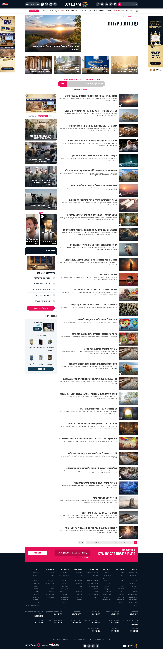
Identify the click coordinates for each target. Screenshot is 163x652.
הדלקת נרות (51, 581)
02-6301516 (134, 624)
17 (90, 542)
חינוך (81, 589)
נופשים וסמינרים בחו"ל (94, 628)
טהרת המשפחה (50, 578)
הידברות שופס (133, 597)
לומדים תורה (79, 572)
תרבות (122, 591)
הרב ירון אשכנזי (65, 589)
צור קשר (57, 11)
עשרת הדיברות (78, 581)
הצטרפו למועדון (33, 11)
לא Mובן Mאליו (107, 575)
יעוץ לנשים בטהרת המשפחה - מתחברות (130, 621)
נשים (122, 581)
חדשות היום (121, 578)
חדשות (122, 11)
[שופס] (51, 4)
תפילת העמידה (35, 581)
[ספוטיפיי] (42, 4)
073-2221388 (96, 614)
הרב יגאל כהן (65, 583)
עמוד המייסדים (133, 600)
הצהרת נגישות (133, 602)
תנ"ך (81, 575)
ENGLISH (51, 11)
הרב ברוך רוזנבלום (64, 591)
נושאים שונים (78, 569)
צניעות (52, 586)
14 (99, 542)
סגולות (80, 586)
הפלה (52, 589)
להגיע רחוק (108, 591)
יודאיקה (80, 602)
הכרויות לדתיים (78, 597)
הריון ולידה (51, 591)
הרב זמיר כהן (109, 11)
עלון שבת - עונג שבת (94, 612)
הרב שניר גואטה (65, 586)
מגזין (127, 11)
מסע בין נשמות (107, 589)
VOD (131, 11)
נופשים (135, 591)
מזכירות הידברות (134, 612)
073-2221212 (115, 614)
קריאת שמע (36, 589)
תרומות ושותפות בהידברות (112, 612)
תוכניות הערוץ (107, 569)
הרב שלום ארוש (65, 597)
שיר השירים (36, 597)
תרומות (62, 11)
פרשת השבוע (120, 597)
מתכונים (52, 575)
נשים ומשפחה (50, 569)
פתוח (110, 583)
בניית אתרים (45, 646)
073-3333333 (134, 631)
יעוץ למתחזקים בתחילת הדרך (54, 612)
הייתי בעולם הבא (106, 600)
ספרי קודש (79, 600)
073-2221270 (39, 622)
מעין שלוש (36, 586)
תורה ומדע (121, 589)
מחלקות (67, 11)
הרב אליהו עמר (65, 602)
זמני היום (81, 11)
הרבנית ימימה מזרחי (49, 583)
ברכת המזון (36, 583)
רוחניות (122, 583)
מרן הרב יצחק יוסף (64, 578)
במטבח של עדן (107, 578)
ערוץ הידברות (133, 575)
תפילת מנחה (36, 575)
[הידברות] (76, 4)
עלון (76, 11)
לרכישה (37, 329)
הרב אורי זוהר (65, 594)
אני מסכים (80, 90)
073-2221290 (58, 622)
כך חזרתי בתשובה (106, 594)
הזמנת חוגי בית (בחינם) (55, 620)
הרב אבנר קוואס (65, 600)
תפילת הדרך (36, 594)
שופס (72, 11)
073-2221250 (115, 631)
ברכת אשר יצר (35, 602)
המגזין (122, 575)
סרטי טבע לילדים (93, 594)
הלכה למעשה (107, 581)
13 (101, 542)
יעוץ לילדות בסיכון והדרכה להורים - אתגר (34, 612)
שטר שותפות (116, 11)
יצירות (96, 597)
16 (93, 542)
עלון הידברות (133, 578)
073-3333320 (38, 616)
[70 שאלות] (46, 4)
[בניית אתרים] (54, 646)
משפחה (122, 586)
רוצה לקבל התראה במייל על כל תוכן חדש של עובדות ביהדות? (81, 79)
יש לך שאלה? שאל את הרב (40, 308)
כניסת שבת (134, 589)
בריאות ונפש (79, 591)
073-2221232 (58, 614)
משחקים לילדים (93, 586)
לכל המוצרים (41, 369)
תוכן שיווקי (121, 602)
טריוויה (96, 591)
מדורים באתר (120, 569)
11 (107, 542)
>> (80, 542)
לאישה (52, 572)
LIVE (44, 11)
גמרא (81, 578)
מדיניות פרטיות (133, 572)
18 (87, 542)
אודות (135, 605)
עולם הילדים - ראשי (92, 572)
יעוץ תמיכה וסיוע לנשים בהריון (92, 620)
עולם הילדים (101, 11)
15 (96, 542)
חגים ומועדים (120, 600)
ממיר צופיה (135, 628)
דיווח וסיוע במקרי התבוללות (74, 620)
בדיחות (96, 578)
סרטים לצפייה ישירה (92, 581)
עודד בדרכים (108, 572)
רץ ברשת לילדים (93, 575)
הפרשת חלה (50, 597)
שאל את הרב (88, 11)
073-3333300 (115, 622)
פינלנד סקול (79, 583)
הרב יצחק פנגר (65, 581)
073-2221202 (96, 631)
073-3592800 (76, 614)
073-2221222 (134, 614)
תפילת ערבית (35, 578)
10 (110, 542)
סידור (37, 569)
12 (104, 542)
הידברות (134, 569)
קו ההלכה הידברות (114, 620)
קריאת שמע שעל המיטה (32, 605)
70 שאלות (94, 11)
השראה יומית (107, 597)
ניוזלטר (135, 581)
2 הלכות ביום (133, 583)
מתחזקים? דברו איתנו (32, 4)
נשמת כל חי (36, 600)
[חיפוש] (119, 4)
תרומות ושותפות (132, 594)
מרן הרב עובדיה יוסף (64, 575)
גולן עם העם (108, 586)
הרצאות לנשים (50, 594)
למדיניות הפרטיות (78, 90)
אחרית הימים (79, 594)
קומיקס (96, 589)
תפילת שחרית (35, 572)
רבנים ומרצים (65, 569)
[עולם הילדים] (55, 4)
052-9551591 (95, 622)
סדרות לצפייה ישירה (92, 583)
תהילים (37, 591)
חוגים (96, 600)
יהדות (122, 572)
